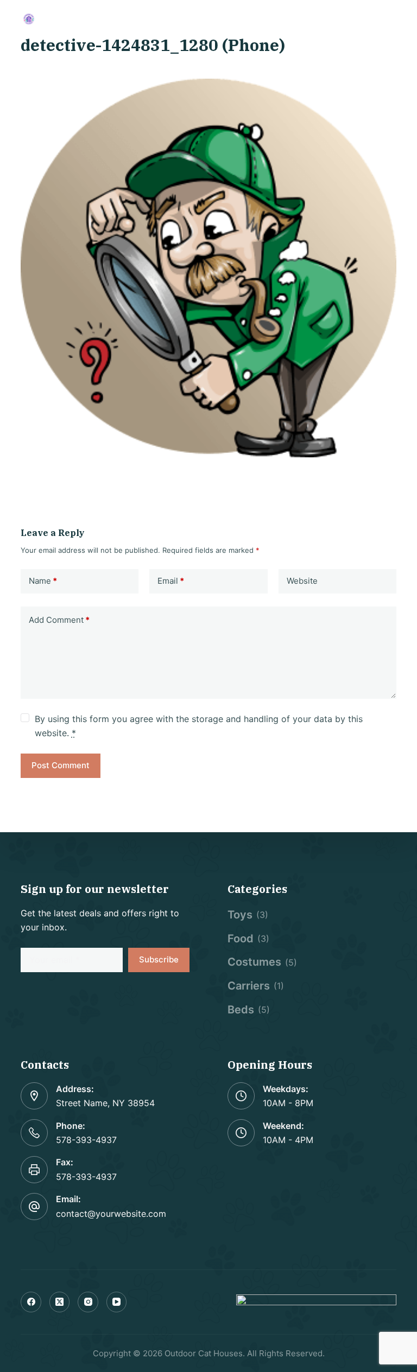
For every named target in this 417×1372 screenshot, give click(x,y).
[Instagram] (88, 1302)
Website (302, 581)
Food (241, 938)
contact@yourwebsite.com (111, 1213)
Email (170, 581)
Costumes (254, 961)
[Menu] (391, 19)
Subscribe (159, 959)
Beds (241, 1009)
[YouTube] (116, 1302)
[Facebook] (31, 1302)
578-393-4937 (86, 1139)
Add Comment (59, 620)
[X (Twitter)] (59, 1302)
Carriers (249, 985)
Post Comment (60, 765)
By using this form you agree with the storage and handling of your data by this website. (199, 725)
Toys (240, 914)
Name (43, 581)
